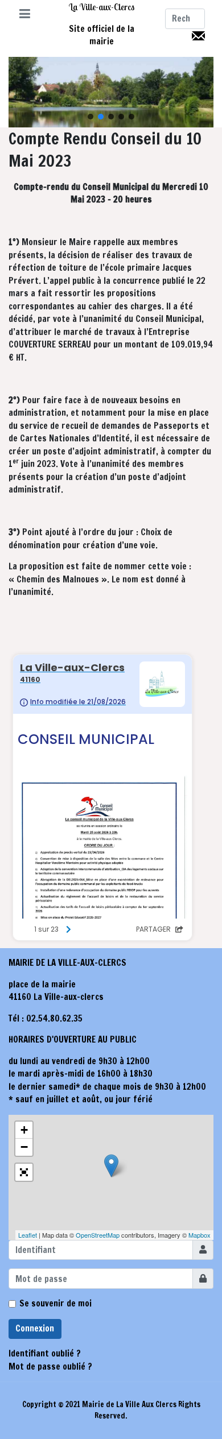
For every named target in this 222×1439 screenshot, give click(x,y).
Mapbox (199, 1234)
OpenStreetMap (98, 1234)
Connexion (34, 1328)
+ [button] (24, 1130)
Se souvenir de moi (55, 1303)
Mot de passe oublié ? (50, 1366)
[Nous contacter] (198, 35)
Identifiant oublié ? (45, 1353)
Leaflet (27, 1234)
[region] (111, 92)
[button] (24, 15)
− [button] (24, 1147)
